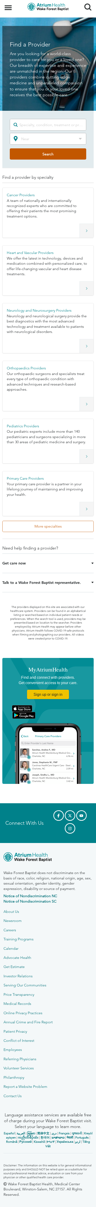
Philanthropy (13, 1077)
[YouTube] (81, 815)
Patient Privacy (15, 1031)
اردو (77, 1141)
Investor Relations (18, 976)
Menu (8, 5)
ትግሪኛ (51, 1141)
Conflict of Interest (18, 1040)
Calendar (10, 948)
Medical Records (17, 1003)
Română (11, 1141)
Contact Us (12, 1096)
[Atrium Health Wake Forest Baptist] (48, 857)
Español (9, 1133)
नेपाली (70, 1137)
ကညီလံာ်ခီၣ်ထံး (28, 1137)
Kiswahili (39, 1141)
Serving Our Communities (24, 985)
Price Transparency (18, 994)
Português (82, 1137)
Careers (9, 930)
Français (64, 1133)
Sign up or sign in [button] (48, 694)
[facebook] (58, 815)
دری (54, 1133)
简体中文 (43, 1133)
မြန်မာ (31, 1133)
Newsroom (12, 920)
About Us (11, 911)
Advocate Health (17, 957)
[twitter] (70, 815)
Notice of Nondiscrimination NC (30, 896)
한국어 (45, 1137)
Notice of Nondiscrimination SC (29, 901)
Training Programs (18, 939)
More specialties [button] (48, 526)
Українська (65, 1141)
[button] (48, 213)
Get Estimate (14, 966)
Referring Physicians (19, 1059)
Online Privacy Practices (22, 1013)
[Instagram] (70, 828)
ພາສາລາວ (58, 1137)
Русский (25, 1141)
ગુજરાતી (77, 1133)
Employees (12, 1049)
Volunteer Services (18, 1068)
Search (86, 2)
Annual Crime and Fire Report (28, 1022)
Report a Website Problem (25, 1086)
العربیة (21, 1133)
